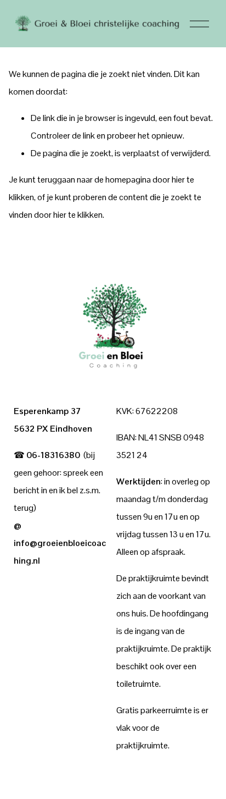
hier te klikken (78, 215)
